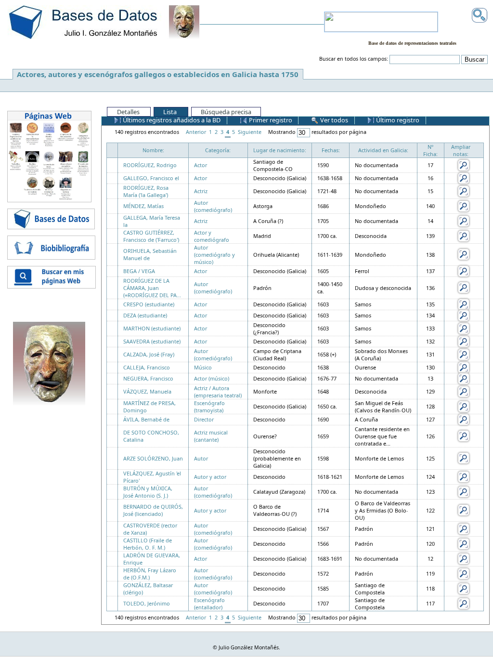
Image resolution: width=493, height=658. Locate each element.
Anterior (196, 131)
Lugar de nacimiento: (279, 150)
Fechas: (331, 150)
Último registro (397, 120)
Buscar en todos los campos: (353, 58)
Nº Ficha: (430, 150)
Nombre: (153, 150)
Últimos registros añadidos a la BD (171, 120)
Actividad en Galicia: (383, 150)
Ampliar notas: (460, 150)
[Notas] (463, 164)
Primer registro (269, 120)
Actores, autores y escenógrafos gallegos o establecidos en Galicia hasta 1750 (157, 74)
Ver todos (333, 120)
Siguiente (249, 131)
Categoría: (218, 150)
